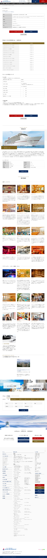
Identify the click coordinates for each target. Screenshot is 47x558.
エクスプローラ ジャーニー (17, 495)
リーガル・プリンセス (16, 468)
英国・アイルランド (37, 456)
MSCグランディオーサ (16, 515)
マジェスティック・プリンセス (17, 470)
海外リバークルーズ (27, 399)
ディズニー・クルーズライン (40, 399)
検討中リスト (37, 497)
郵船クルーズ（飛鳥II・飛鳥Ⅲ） (18, 454)
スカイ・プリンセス (26, 466)
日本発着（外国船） (37, 454)
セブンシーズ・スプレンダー (17, 491)
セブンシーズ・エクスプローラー (18, 490)
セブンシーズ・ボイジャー (27, 489)
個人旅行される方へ (32, 3)
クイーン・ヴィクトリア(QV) (27, 473)
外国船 (14, 464)
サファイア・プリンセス (17, 467)
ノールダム (15, 502)
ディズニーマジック (16, 482)
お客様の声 (4, 473)
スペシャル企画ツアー (5, 458)
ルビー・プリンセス (26, 468)
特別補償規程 (36, 479)
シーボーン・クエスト (27, 498)
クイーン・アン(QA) (16, 473)
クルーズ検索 (2, 3)
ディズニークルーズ (39, 3)
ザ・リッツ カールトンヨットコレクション (19, 525)
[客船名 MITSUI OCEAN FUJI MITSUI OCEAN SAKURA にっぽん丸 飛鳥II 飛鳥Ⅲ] (18, 406)
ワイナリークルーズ (5, 457)
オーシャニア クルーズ (16, 492)
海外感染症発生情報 (37, 482)
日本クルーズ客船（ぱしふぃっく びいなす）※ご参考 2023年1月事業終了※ (23, 461)
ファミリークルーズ (5, 459)
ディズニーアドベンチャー (17, 484)
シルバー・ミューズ (16, 508)
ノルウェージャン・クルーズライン (18, 504)
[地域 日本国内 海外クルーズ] (28, 403)
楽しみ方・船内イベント (27, 478)
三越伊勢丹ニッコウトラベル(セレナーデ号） (19, 535)
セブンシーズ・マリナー (17, 489)
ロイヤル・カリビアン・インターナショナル (19, 518)
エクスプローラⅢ (16, 496)
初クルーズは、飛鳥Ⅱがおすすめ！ (18, 456)
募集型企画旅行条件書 (37, 478)
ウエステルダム (16, 503)
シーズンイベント (26, 482)
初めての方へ (26, 3)
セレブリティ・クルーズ (17, 510)
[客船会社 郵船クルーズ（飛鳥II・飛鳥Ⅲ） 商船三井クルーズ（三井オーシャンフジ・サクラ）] (9, 406)
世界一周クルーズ (33, 399)
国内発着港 (4, 471)
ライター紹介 (4, 485)
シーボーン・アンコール (17, 498)
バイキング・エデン (16, 475)
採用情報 (4, 498)
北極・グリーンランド (37, 468)
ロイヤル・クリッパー (16, 517)
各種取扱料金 (36, 480)
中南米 (36, 465)
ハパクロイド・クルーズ (17, 486)
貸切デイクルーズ (5, 465)
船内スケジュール (26, 481)
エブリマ (15, 526)
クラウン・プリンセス (27, 469)
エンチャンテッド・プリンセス (28, 467)
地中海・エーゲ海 (37, 455)
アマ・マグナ (15, 528)
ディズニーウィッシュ (27, 477)
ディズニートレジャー (16, 485)
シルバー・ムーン (26, 508)
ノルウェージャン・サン (17, 505)
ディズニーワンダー (16, 483)
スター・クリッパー (26, 517)
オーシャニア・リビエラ (17, 494)
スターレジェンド (26, 524)
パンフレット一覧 (5, 491)
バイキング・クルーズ (16, 474)
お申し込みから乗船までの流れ (7, 481)
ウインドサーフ (16, 524)
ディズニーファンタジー (17, 481)
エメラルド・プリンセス (27, 470)
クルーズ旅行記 (5, 475)
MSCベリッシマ (16, 514)
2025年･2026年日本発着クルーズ (18, 466)
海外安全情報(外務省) (37, 481)
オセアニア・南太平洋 (37, 467)
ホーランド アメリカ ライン (17, 501)
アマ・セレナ (26, 529)
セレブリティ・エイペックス (27, 512)
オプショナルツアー (26, 479)
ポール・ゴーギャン (16, 522)
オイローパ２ (26, 487)
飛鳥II (14, 455)
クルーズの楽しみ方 (19, 3)
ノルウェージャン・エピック (17, 506)
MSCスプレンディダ (26, 514)
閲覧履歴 (36, 495)
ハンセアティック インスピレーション (18, 487)
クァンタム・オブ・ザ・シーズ (17, 519)
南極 (35, 469)
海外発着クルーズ (21, 399)
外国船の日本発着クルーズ (14, 399)
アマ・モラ (25, 528)
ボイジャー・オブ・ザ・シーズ (28, 519)
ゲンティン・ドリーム (16, 531)
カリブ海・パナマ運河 (37, 464)
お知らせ (4, 477)
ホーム (14, 1)
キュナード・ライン (16, 471)
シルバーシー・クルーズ (17, 507)
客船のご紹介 (8, 3)
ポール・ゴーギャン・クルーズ (17, 521)
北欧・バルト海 (37, 457)
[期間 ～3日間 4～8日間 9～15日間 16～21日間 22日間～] (38, 403)
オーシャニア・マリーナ (27, 493)
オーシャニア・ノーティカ (17, 493)
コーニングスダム (26, 502)
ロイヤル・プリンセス (16, 469)
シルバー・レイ (16, 509)
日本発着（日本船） (37, 453)
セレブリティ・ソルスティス (17, 512)
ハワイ (36, 466)
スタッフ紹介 (4, 483)
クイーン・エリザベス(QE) (17, 472)
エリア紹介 (13, 3)
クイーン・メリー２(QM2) (27, 472)
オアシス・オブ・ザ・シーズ (17, 520)
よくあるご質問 (5, 479)
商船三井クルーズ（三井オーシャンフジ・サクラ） (20, 457)
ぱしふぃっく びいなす (16, 462)
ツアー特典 (15, 479)
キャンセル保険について (6, 487)
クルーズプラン (6, 5)
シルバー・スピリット (27, 509)
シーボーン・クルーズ (16, 497)
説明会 (45, 3)
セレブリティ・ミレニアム (17, 511)
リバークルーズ (37, 470)
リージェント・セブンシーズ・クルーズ (19, 488)
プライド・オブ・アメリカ (27, 505)
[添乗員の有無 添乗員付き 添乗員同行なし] (28, 406)
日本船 (8, 399)
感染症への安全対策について (7, 489)
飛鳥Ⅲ (25, 455)
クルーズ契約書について (27, 484)
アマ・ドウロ (15, 529)
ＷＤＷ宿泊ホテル (26, 483)
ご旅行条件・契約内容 (38, 473)
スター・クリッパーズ (16, 516)
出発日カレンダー (16, 478)
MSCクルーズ (15, 513)
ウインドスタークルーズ (17, 523)
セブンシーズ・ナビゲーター (27, 490)
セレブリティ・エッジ (27, 511)
